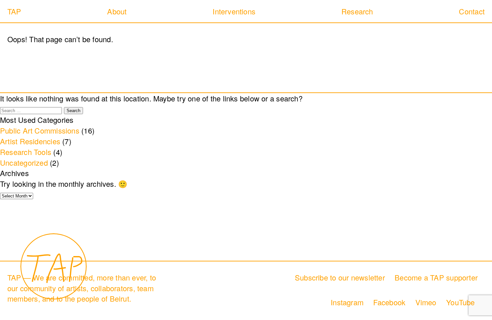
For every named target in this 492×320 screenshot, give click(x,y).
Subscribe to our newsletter (340, 277)
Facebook (389, 302)
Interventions (234, 11)
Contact (472, 11)
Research (357, 11)
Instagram (347, 302)
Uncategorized (24, 162)
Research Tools (25, 152)
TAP (14, 11)
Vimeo (425, 302)
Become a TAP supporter (436, 277)
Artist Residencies (30, 141)
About (117, 11)
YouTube (460, 302)
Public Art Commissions (39, 130)
